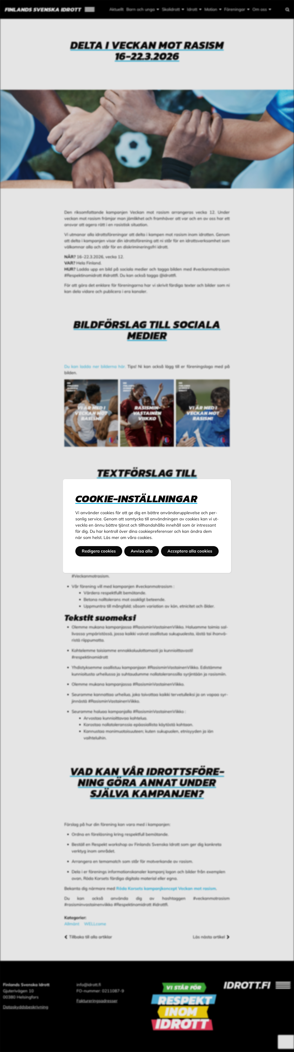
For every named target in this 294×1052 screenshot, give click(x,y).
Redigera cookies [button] (99, 551)
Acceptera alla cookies (189, 551)
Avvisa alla (142, 551)
